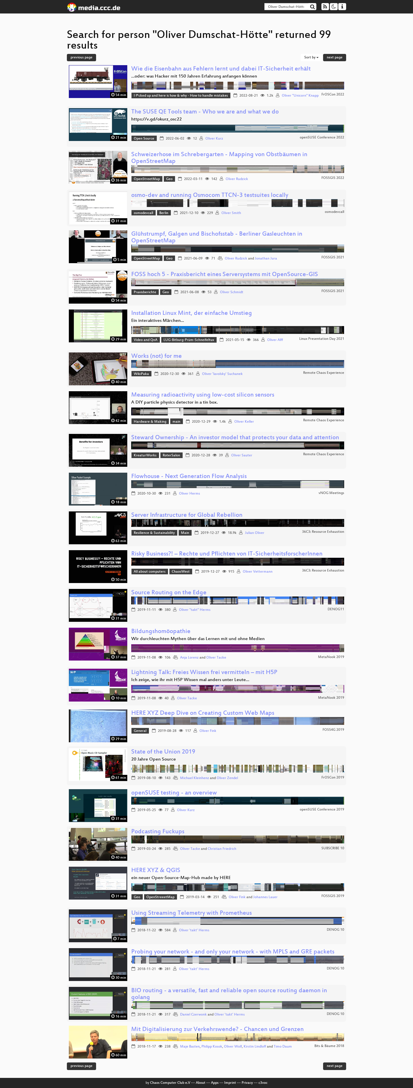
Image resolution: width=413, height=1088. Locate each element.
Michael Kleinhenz (194, 778)
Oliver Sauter (241, 455)
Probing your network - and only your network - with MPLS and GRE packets (232, 952)
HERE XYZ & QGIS (155, 870)
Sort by (310, 58)
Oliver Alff (275, 340)
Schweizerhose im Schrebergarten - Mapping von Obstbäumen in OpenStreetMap (219, 158)
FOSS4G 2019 (333, 730)
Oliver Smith (231, 213)
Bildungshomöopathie (160, 631)
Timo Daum (283, 1047)
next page (334, 58)
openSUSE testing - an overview (174, 793)
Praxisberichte (145, 292)
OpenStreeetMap (160, 897)
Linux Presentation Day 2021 (321, 339)
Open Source (144, 139)
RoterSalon (171, 455)
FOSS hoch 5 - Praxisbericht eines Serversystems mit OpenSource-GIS (224, 274)
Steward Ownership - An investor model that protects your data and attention (235, 437)
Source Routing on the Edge (168, 593)
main (176, 422)
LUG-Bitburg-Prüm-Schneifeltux (189, 340)
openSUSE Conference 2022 (322, 138)
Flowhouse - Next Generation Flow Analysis (189, 476)
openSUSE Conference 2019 (322, 810)
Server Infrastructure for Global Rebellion (186, 515)
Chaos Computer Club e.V (170, 1083)
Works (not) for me (156, 356)
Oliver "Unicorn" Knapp (300, 96)
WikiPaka (141, 374)
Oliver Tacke (216, 658)
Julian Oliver (254, 533)
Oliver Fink (207, 731)
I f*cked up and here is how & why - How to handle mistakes (181, 96)
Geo (169, 179)
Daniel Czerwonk (193, 1015)
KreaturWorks (145, 455)
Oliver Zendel (227, 778)
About (200, 1083)
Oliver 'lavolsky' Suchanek (222, 374)
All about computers (149, 572)
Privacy (247, 1083)
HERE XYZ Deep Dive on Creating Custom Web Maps (202, 713)
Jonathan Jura (266, 259)
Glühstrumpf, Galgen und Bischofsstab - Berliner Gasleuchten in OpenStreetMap (216, 238)
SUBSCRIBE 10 (332, 848)
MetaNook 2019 (331, 657)
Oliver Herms (189, 494)
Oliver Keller (244, 422)
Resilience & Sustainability (154, 533)
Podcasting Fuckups (157, 832)
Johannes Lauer (265, 897)
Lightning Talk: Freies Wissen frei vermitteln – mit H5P (204, 672)
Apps (215, 1083)
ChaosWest (181, 572)
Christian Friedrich (222, 849)
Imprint (230, 1083)
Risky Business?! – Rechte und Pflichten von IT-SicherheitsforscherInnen (227, 554)
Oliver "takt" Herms (194, 610)
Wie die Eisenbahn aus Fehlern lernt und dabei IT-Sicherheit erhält (221, 69)
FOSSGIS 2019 (332, 896)
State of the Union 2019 (163, 752)
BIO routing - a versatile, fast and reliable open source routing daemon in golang (229, 994)
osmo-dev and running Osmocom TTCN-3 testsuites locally (209, 195)
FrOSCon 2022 (332, 95)
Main (185, 533)
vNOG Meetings (331, 493)
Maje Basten (190, 1047)
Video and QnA (145, 340)
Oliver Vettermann (258, 572)
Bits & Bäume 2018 (329, 1046)
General (140, 731)
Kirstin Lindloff (255, 1047)
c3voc (262, 1083)
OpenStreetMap (147, 179)
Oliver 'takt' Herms (194, 930)
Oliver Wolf (233, 1047)
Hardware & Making (150, 422)
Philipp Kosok (211, 1047)
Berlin (163, 213)
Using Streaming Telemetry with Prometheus (191, 913)
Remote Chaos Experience (323, 373)
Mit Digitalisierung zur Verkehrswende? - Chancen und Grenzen (217, 1029)
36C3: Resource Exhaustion (323, 532)
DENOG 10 (335, 930)
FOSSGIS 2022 (332, 178)
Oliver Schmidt (231, 292)
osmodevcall (143, 213)
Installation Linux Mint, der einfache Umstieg (191, 313)
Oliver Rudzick (237, 179)
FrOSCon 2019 (332, 778)
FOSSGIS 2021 (332, 258)
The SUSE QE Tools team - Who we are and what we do (205, 112)
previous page (81, 58)
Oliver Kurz (214, 139)
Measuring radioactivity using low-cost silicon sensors (202, 395)
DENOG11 (336, 609)
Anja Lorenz (189, 658)
